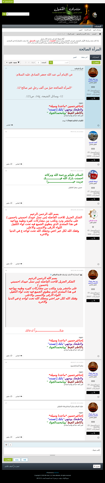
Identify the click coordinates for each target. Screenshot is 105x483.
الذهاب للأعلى (9, 466)
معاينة (17, 460)
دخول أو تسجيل (9, 1)
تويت (92, 98)
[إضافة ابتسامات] (6, 444)
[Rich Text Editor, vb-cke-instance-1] (52, 450)
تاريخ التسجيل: (95, 90)
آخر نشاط (84, 57)
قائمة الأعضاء (87, 30)
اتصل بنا (16, 466)
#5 (6, 270)
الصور (74, 57)
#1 (6, 68)
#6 (6, 362)
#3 (6, 170)
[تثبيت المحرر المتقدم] (10, 444)
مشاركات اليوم (97, 30)
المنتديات (98, 26)
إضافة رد (8, 460)
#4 (6, 210)
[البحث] (4, 14)
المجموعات (87, 26)
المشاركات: (96, 94)
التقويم (80, 30)
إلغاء (24, 460)
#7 (6, 403)
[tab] (95, 57)
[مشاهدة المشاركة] (51, 275)
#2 (6, 131)
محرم (98, 466)
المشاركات (95, 57)
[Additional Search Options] (7, 14)
